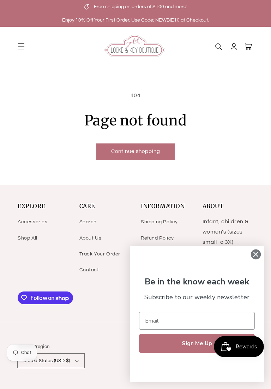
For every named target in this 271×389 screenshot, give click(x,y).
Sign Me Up (197, 343)
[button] (21, 46)
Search (88, 221)
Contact (89, 269)
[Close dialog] (256, 254)
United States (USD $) (46, 360)
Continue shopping (135, 151)
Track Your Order (100, 254)
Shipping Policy (159, 221)
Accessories (33, 221)
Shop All (27, 238)
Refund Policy (157, 238)
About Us (90, 238)
